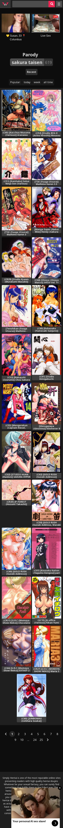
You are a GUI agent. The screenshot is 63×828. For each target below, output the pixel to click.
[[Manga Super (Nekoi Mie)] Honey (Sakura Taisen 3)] (46, 207)
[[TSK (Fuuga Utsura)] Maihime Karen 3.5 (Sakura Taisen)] (46, 159)
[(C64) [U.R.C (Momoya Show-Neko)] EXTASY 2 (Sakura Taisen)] (16, 646)
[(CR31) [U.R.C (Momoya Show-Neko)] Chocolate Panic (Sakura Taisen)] (16, 598)
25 (41, 740)
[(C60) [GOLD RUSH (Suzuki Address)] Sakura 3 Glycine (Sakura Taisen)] (16, 549)
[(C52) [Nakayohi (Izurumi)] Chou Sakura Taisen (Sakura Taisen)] (16, 355)
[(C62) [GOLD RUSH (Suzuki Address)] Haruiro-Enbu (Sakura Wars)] (46, 452)
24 (34, 740)
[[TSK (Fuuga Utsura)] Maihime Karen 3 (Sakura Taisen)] (16, 208)
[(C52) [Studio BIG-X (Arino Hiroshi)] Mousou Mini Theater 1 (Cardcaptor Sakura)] (46, 110)
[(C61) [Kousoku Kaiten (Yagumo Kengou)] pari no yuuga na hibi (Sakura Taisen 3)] (46, 548)
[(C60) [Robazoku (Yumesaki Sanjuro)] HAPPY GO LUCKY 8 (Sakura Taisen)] (46, 306)
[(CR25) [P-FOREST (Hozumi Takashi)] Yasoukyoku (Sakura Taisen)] (16, 490)
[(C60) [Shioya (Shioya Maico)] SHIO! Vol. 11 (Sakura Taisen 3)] (46, 257)
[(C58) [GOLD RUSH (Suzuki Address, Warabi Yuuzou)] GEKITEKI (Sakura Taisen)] (46, 500)
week (37, 82)
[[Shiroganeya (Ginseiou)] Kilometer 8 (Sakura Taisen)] (46, 403)
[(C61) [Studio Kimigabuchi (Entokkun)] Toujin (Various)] (46, 354)
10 (21, 740)
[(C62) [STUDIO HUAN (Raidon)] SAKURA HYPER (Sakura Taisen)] (16, 452)
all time (48, 82)
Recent (31, 72)
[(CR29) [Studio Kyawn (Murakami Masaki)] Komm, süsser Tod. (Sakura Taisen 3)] (16, 257)
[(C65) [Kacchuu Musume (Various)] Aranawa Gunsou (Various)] (16, 110)
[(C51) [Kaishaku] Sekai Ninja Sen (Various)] (16, 158)
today (27, 82)
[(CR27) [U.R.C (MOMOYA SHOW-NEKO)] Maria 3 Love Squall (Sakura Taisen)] (46, 646)
